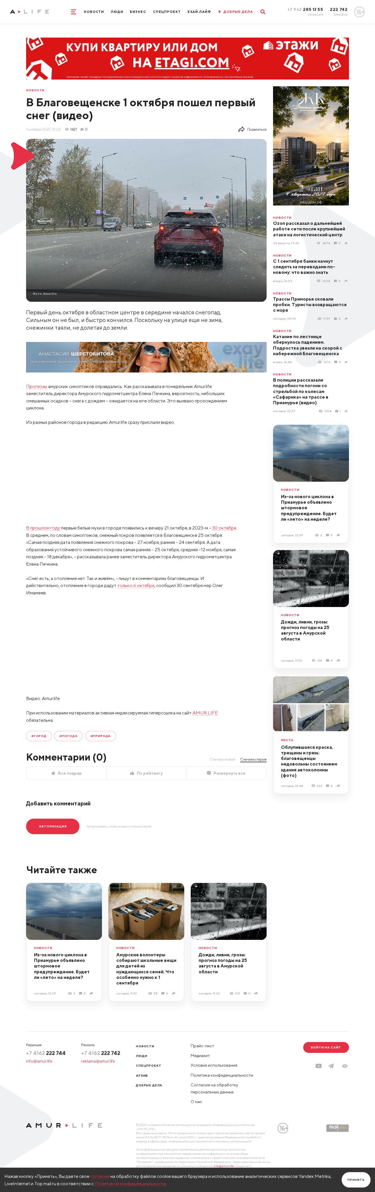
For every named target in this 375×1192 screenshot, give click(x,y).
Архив (142, 1075)
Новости (94, 12)
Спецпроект (167, 12)
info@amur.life (39, 1061)
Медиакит (200, 1055)
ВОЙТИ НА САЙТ (326, 1047)
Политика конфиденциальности (222, 1075)
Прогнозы (36, 386)
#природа (101, 736)
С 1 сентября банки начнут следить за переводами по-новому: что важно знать (304, 266)
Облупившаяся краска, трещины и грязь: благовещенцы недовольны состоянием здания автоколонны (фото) (309, 761)
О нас (196, 1101)
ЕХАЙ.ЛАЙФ (199, 12)
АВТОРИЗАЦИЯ (53, 826)
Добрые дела (149, 1085)
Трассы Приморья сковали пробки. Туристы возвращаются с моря (310, 304)
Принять (356, 1179)
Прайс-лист (202, 1045)
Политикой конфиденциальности (130, 1183)
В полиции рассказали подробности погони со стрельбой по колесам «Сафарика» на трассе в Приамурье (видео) (300, 391)
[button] (345, 1066)
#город (39, 736)
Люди (117, 12)
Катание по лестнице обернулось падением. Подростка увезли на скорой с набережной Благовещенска (307, 345)
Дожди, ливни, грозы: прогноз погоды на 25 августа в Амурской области (305, 630)
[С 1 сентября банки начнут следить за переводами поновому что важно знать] (347, 280)
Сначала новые (222, 759)
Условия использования (214, 1065)
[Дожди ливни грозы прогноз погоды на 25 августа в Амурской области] (339, 660)
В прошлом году (43, 527)
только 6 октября (135, 585)
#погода (68, 736)
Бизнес (138, 12)
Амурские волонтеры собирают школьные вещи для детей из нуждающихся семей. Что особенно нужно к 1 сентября (146, 968)
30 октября (224, 527)
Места (287, 740)
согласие (100, 1176)
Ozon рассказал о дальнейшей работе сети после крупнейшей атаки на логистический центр (309, 228)
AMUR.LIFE (205, 712)
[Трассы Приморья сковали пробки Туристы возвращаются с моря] (347, 318)
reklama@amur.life (98, 1061)
